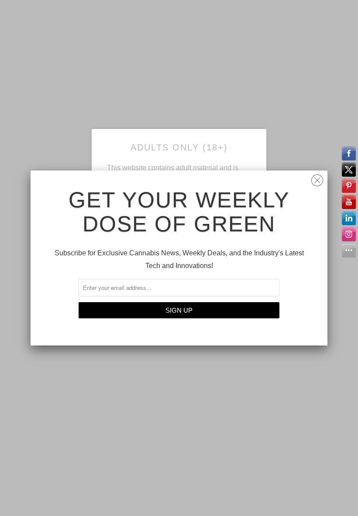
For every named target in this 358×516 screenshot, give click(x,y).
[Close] (317, 178)
